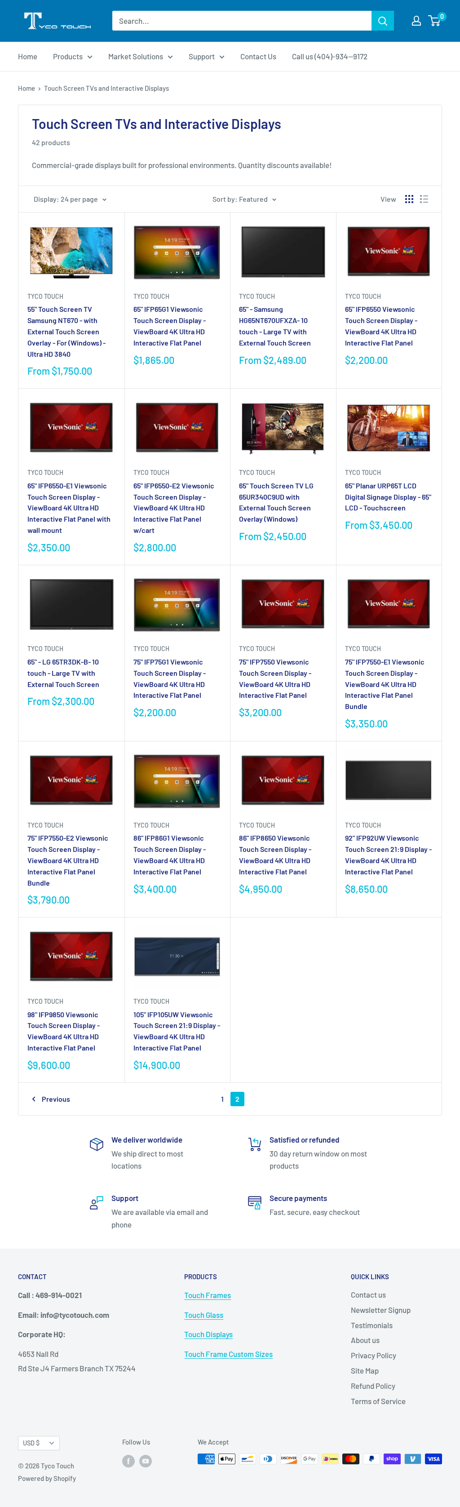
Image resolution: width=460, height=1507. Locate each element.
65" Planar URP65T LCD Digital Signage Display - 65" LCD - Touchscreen (388, 496)
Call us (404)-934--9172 (329, 56)
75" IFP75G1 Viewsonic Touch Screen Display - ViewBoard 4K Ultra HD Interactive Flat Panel (169, 678)
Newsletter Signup (381, 1309)
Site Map (365, 1370)
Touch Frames (207, 1294)
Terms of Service (378, 1400)
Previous (56, 1099)
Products (68, 56)
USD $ (31, 1443)
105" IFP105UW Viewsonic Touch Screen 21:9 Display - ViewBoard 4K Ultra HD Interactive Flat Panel (176, 1031)
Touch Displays (208, 1334)
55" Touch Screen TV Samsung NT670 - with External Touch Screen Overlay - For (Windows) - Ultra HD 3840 (66, 331)
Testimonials (372, 1325)
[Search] (383, 21)
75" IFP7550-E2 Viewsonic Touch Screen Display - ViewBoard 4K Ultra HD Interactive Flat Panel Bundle (67, 859)
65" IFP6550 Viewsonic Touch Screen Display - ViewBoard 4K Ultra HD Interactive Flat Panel (381, 325)
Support (202, 56)
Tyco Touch (45, 296)
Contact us (368, 1294)
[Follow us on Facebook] (128, 1460)
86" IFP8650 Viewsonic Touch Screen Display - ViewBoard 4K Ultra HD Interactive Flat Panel (275, 854)
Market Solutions (135, 56)
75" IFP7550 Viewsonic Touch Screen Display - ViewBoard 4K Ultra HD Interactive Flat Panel (275, 678)
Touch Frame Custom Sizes (228, 1353)
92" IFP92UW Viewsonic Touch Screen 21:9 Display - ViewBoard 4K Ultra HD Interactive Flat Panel (388, 854)
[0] (434, 20)
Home (27, 56)
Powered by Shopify (47, 1478)
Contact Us (258, 56)
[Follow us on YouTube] (145, 1460)
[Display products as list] (424, 199)
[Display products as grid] (409, 199)
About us (365, 1339)
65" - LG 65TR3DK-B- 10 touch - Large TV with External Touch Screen (63, 672)
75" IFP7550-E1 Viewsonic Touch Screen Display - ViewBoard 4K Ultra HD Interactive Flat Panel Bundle (385, 683)
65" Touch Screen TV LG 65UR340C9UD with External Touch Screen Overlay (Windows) (276, 502)
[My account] (416, 21)
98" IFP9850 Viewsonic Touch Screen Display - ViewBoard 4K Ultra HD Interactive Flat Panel (63, 1031)
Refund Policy (373, 1385)
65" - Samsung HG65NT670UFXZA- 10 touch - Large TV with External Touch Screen (275, 325)
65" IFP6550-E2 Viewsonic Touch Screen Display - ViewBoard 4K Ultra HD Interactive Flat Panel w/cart (173, 507)
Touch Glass (203, 1314)
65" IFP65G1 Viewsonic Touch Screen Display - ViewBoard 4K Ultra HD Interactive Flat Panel (169, 325)
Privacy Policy (373, 1355)
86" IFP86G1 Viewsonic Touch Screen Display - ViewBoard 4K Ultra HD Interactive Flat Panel (169, 854)
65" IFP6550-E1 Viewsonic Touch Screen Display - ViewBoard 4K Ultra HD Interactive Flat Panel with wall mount (69, 507)
